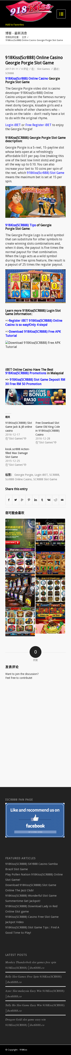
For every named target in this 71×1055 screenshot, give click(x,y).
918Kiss (23, 1050)
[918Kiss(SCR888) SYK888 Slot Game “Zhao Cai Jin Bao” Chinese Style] (50, 620)
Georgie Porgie (23, 474)
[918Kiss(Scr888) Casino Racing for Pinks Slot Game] (20, 562)
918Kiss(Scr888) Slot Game (45, 173)
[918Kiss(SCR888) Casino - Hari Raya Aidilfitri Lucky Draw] (20, 533)
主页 (24, 37)
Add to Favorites (14, 24)
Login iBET (13, 125)
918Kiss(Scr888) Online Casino (26, 78)
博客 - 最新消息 (16, 33)
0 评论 (24, 68)
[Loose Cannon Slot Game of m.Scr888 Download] (50, 562)
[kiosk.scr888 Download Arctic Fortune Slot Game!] (50, 592)
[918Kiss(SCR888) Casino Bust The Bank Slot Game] (20, 621)
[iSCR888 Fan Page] (34, 836)
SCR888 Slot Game (45, 479)
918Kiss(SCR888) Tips (20, 225)
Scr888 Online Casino (18, 479)
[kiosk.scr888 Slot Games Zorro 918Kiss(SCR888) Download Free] (50, 533)
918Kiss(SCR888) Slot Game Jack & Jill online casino (18, 426)
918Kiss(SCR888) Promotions (25, 373)
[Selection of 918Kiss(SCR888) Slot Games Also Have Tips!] (20, 592)
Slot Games (43, 68)
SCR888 (9, 73)
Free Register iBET (38, 125)
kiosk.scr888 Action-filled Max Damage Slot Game (17, 453)
